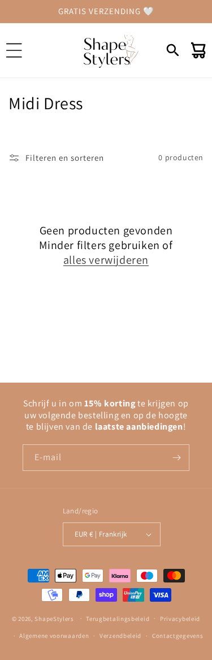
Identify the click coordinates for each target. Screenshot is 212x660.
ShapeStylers (53, 618)
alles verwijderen (106, 259)
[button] (14, 50)
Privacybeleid (180, 619)
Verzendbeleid (120, 636)
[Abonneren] (176, 457)
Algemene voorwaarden (54, 636)
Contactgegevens (178, 636)
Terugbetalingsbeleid (117, 619)
